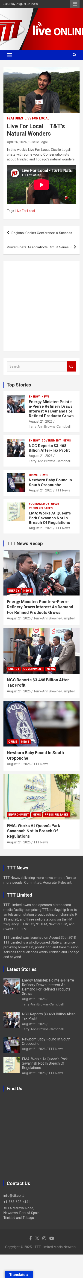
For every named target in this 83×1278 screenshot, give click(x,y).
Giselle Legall (39, 142)
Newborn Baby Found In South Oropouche (50, 482)
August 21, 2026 (41, 421)
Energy (34, 396)
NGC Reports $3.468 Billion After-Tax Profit (49, 448)
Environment (39, 504)
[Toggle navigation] (9, 55)
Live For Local (37, 118)
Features (15, 118)
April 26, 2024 (17, 142)
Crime (33, 475)
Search (71, 366)
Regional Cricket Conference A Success (42, 233)
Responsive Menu (75, 4)
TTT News (62, 490)
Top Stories (19, 385)
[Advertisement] (41, 306)
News (46, 396)
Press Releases (41, 508)
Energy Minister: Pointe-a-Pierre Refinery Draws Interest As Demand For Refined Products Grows (51, 408)
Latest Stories (22, 969)
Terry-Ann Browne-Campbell (50, 426)
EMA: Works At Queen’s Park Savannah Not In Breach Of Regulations (50, 518)
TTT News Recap (25, 543)
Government (51, 440)
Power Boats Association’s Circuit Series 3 (39, 247)
